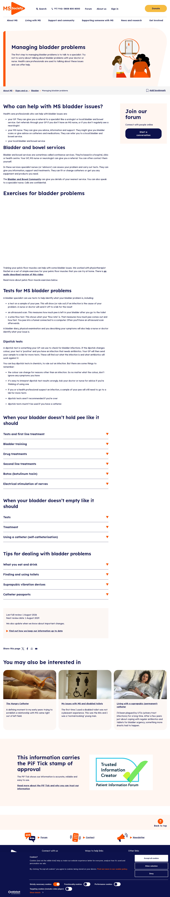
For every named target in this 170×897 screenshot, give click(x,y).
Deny (151, 874)
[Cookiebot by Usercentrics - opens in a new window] (14, 892)
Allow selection (151, 866)
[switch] (87, 884)
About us (101, 8)
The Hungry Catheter (17, 703)
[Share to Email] (36, 648)
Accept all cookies (151, 858)
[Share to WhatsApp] (32, 648)
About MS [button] (12, 20)
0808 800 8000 (72, 8)
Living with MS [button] (33, 20)
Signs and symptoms (22, 90)
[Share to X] (23, 648)
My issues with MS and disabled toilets (82, 703)
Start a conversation (143, 134)
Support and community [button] (61, 20)
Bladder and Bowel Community (24, 179)
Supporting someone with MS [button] (97, 20)
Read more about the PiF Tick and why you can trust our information (48, 787)
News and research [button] (131, 20)
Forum (88, 8)
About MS (7, 90)
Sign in (114, 8)
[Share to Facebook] (27, 648)
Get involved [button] (156, 20)
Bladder (35, 90)
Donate (156, 8)
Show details (35, 892)
